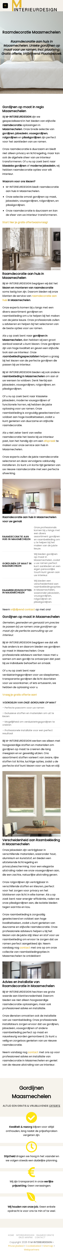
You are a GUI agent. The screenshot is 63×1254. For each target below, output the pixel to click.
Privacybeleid (16, 1246)
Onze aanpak (26, 1237)
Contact (40, 1237)
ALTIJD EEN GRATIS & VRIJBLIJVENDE (31, 1106)
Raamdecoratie (45, 1235)
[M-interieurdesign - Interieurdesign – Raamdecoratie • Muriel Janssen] (34, 5)
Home (11, 1235)
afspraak (49, 441)
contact (25, 947)
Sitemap (48, 1246)
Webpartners (31, 1249)
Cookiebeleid (33, 1246)
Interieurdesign (25, 1235)
